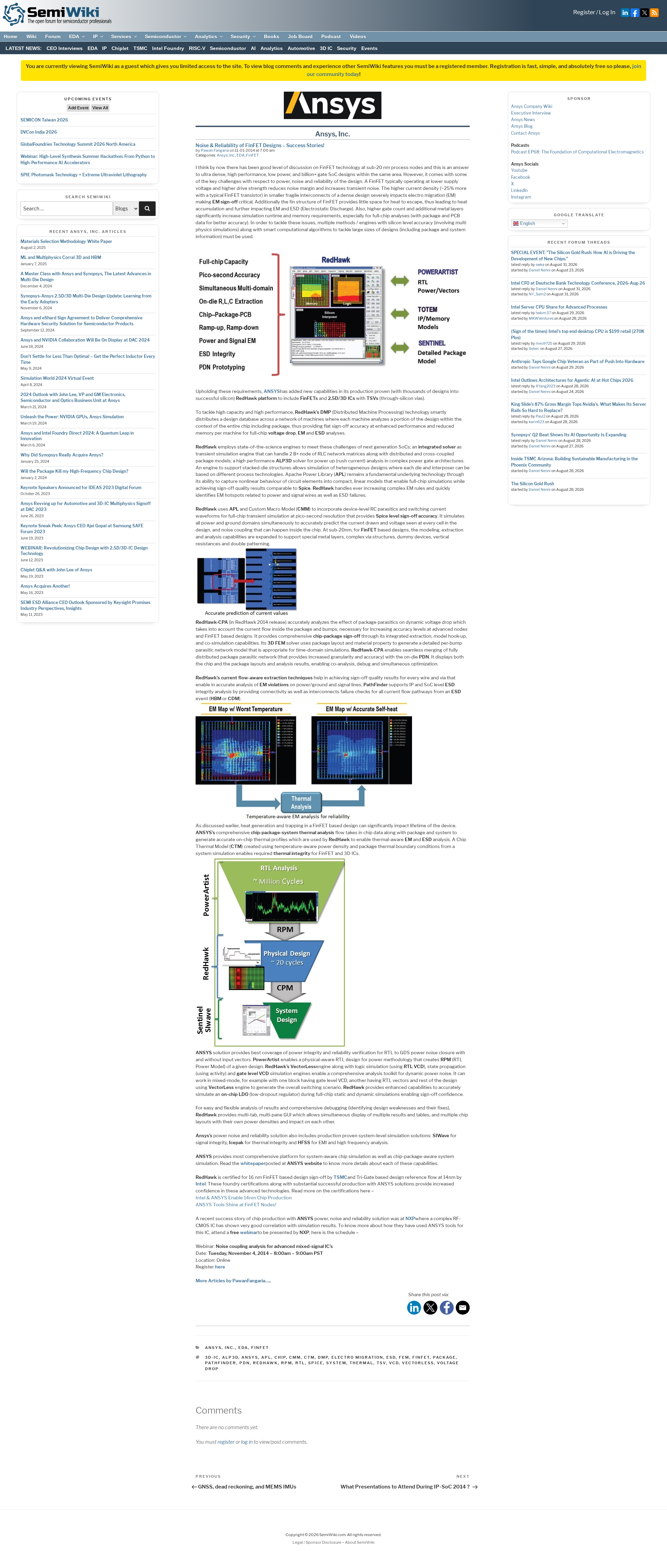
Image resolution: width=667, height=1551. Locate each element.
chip (280, 1357)
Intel (201, 1184)
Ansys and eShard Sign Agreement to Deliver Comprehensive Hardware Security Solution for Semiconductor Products (81, 320)
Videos (358, 36)
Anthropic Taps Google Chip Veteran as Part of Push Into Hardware (577, 361)
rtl (300, 1362)
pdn (244, 1362)
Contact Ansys (525, 133)
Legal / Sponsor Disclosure (317, 1542)
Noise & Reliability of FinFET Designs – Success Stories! (260, 145)
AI (253, 48)
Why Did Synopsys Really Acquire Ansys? (61, 455)
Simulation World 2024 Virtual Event (57, 378)
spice (315, 1362)
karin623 (536, 422)
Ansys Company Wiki (531, 106)
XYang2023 (545, 386)
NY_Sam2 (537, 294)
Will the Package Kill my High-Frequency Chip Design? (74, 471)
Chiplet (120, 48)
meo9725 (544, 343)
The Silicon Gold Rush (532, 483)
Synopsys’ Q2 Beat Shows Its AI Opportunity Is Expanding (568, 434)
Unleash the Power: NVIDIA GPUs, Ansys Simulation (72, 416)
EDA (74, 36)
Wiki (31, 36)
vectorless (418, 1362)
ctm (309, 1357)
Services (121, 36)
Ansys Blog (522, 126)
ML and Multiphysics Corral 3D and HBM (60, 257)
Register (584, 12)
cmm (295, 1357)
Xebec (534, 348)
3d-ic (212, 1357)
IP (95, 36)
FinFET (252, 155)
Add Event (78, 108)
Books (271, 36)
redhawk (265, 1362)
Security (240, 36)
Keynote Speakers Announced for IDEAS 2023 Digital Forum (80, 487)
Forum (52, 36)
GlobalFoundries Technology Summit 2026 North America (77, 144)
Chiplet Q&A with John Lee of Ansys (56, 569)
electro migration (357, 1357)
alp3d (230, 1357)
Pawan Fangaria (215, 150)
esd (391, 1357)
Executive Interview (531, 113)
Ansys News (523, 119)
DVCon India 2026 (38, 132)
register (225, 1442)
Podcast (331, 36)
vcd (394, 1362)
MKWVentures (541, 318)
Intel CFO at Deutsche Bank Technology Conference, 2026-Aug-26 (578, 283)
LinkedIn (519, 190)
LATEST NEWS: (24, 48)
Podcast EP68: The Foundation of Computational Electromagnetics (577, 151)
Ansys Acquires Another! (45, 586)
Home (10, 36)
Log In (607, 12)
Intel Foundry (168, 48)
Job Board (300, 36)
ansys (249, 1357)
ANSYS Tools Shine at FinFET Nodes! (236, 1204)
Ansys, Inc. (226, 155)
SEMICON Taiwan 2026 (44, 120)
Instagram (521, 197)
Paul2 (540, 416)
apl (266, 1357)
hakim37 (543, 313)
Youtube (519, 170)
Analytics (206, 36)
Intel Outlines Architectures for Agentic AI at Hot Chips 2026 (572, 380)
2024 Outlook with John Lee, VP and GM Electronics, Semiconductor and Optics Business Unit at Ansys (72, 397)
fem (404, 1357)
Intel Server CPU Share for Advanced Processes (559, 307)
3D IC (326, 48)
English (527, 223)
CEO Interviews (65, 48)
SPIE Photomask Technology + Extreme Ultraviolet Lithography (83, 174)
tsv (381, 1362)
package (444, 1357)
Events (369, 48)
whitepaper (252, 1163)
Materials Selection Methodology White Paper (66, 241)
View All (100, 108)
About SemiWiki (359, 1542)
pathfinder (220, 1362)
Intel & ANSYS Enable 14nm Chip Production (244, 1197)
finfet (421, 1357)
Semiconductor (163, 36)
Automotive (301, 48)
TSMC (140, 48)
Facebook (520, 177)
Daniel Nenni (540, 270)
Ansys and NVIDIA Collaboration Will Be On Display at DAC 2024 (85, 340)
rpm (286, 1362)
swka (540, 264)
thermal (361, 1362)
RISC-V (197, 48)
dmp (323, 1357)
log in (247, 1442)
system (336, 1362)
